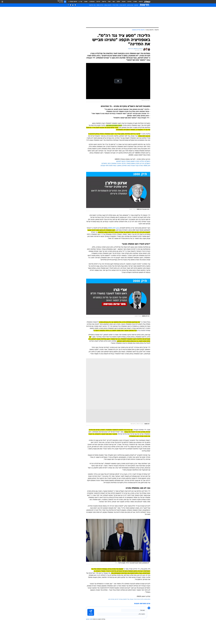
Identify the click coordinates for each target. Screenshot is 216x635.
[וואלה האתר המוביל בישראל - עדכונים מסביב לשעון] (147, 2)
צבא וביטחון (130, 5)
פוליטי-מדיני (115, 5)
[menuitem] (140, 2)
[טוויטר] (70, 5)
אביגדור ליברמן (118, 599)
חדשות (141, 1)
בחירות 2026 (100, 5)
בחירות (129, 1)
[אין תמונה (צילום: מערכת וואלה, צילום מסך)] (118, 391)
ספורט (135, 1)
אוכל (109, 1)
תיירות (98, 1)
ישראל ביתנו (111, 599)
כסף (114, 1)
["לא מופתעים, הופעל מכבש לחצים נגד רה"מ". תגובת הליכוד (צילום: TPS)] (118, 542)
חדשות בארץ (122, 5)
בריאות (104, 1)
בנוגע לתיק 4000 (113, 228)
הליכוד (142, 599)
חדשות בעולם (107, 5)
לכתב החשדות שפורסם (114, 125)
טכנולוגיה (91, 1)
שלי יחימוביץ (126, 599)
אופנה (85, 1)
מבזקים (136, 5)
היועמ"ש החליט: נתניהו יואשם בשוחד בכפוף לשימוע (133, 161)
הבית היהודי (137, 599)
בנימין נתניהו (147, 599)
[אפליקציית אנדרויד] (75, 5)
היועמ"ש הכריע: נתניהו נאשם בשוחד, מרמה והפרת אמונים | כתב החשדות (126, 163)
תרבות (123, 1)
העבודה (131, 599)
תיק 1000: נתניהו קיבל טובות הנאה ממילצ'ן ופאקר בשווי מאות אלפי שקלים (125, 165)
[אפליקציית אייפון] (73, 5)
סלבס (118, 1)
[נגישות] (2, 2)
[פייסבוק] (68, 5)
